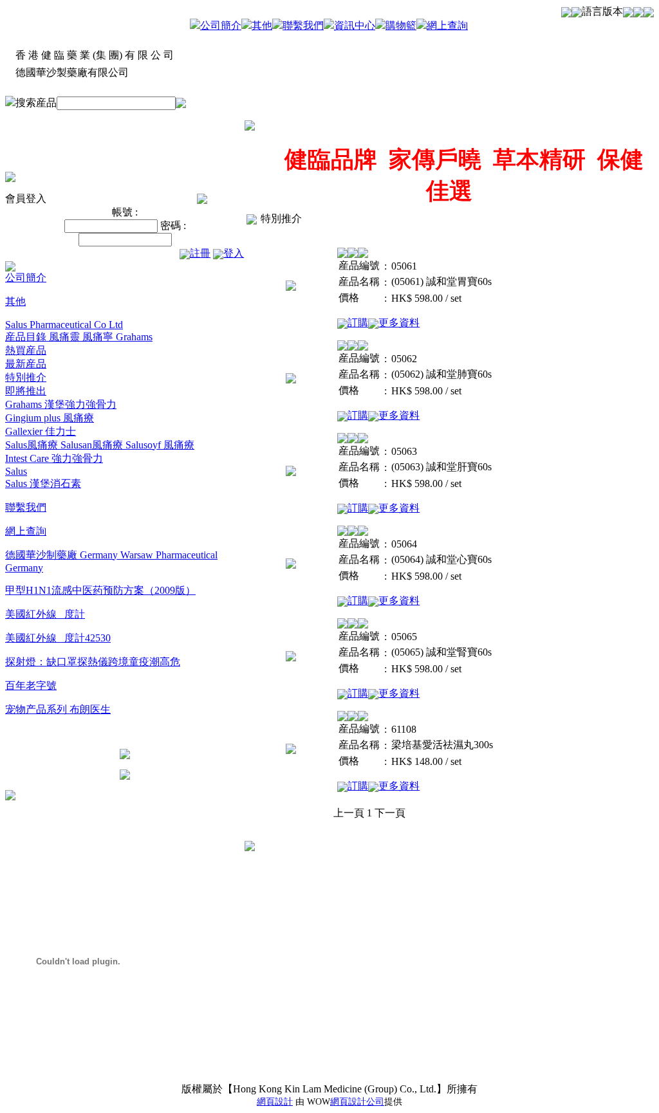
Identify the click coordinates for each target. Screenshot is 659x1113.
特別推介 (25, 377)
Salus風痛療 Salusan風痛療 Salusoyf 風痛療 (99, 444)
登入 (233, 253)
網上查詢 (447, 25)
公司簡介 (220, 25)
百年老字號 (31, 685)
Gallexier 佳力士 (40, 431)
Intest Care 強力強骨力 (54, 458)
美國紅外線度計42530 (58, 637)
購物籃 (400, 25)
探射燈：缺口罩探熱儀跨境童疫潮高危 (92, 661)
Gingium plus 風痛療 (49, 417)
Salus (16, 471)
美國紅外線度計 (45, 614)
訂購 (358, 322)
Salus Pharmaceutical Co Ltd (64, 324)
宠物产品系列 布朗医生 (58, 709)
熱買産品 (25, 350)
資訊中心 (354, 25)
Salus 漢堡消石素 (43, 483)
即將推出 (25, 390)
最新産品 (25, 363)
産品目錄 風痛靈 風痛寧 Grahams (79, 336)
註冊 (200, 253)
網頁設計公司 (357, 1102)
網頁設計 (275, 1102)
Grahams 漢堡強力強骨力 (60, 404)
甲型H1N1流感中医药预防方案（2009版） (100, 590)
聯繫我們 (303, 25)
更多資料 (399, 322)
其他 (262, 25)
